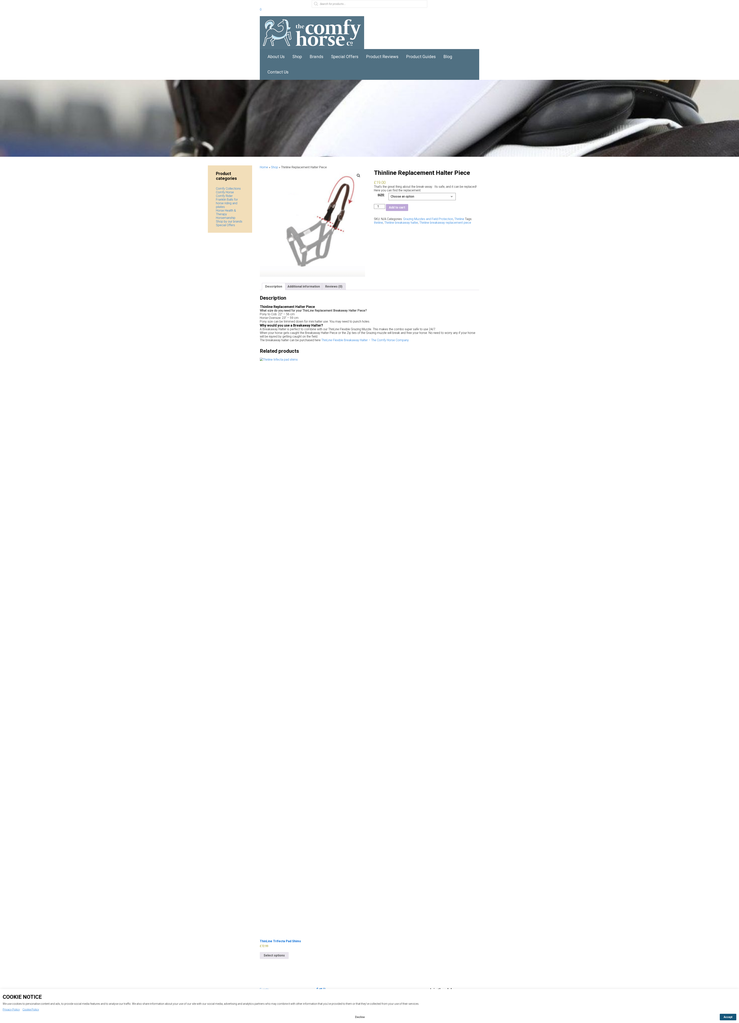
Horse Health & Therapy (226, 212)
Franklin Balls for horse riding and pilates (227, 203)
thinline (378, 222)
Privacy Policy (11, 1009)
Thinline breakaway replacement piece (445, 222)
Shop (297, 56)
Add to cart (397, 207)
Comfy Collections (228, 188)
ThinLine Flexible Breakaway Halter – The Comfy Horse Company (365, 340)
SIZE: (381, 195)
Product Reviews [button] (382, 56)
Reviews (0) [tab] (333, 286)
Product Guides (421, 56)
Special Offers (344, 56)
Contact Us (278, 72)
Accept (728, 1017)
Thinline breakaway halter (401, 222)
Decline (360, 1017)
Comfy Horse (225, 192)
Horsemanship (225, 218)
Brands (316, 56)
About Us (276, 56)
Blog (447, 56)
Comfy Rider (224, 196)
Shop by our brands (229, 221)
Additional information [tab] (304, 286)
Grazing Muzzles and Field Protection (428, 219)
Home (264, 167)
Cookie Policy (31, 1009)
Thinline (459, 219)
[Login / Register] (265, 10)
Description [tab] (273, 286)
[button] (358, 175)
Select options (274, 955)
